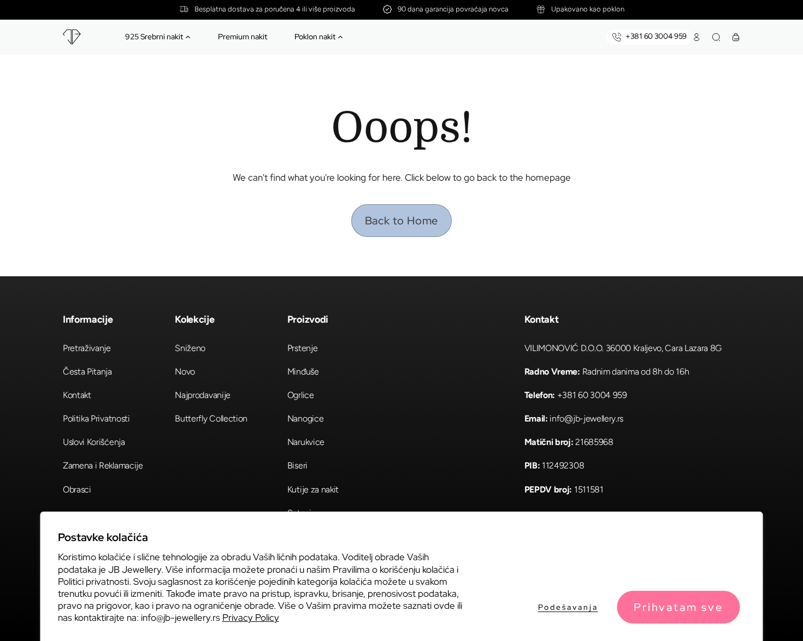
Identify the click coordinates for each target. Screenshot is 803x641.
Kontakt (77, 395)
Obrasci (77, 489)
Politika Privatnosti (96, 418)
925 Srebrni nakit (154, 36)
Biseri (297, 465)
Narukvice (305, 442)
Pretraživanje (87, 348)
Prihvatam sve (678, 607)
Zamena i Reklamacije (103, 465)
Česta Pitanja (87, 371)
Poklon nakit (314, 36)
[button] (188, 37)
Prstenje (302, 348)
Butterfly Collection (211, 418)
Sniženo (190, 348)
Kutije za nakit (313, 489)
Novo (185, 371)
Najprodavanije (203, 395)
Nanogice (305, 418)
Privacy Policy (250, 618)
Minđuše (303, 371)
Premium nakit (242, 36)
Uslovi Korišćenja (94, 442)
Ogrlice (300, 395)
